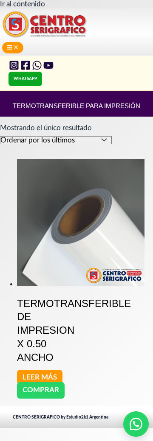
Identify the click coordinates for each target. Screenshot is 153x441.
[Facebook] (25, 68)
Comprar (41, 390)
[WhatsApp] (36, 68)
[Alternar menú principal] (12, 47)
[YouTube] (48, 68)
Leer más (40, 376)
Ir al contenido (22, 4)
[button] (25, 79)
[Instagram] (14, 68)
